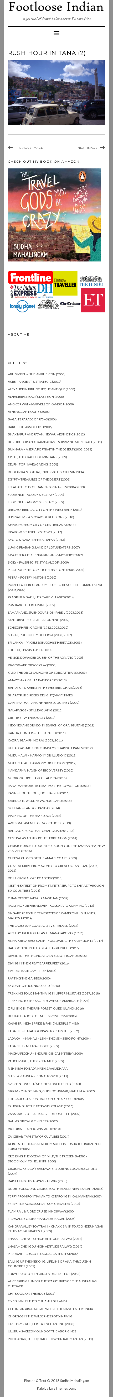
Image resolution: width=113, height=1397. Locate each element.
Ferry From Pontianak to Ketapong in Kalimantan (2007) (55, 1196)
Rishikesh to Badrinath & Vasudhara (38, 1068)
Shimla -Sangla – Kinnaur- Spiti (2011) (38, 1076)
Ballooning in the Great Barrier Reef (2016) (44, 948)
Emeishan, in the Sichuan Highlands (37, 1301)
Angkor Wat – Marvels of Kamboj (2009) (41, 404)
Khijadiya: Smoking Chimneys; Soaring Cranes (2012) (50, 748)
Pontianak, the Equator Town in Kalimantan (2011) (50, 1339)
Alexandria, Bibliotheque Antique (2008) (41, 389)
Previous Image (29, 147)
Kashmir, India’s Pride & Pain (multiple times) (43, 1023)
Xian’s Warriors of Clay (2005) (32, 665)
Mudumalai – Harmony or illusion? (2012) (42, 755)
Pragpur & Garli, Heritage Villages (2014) (41, 597)
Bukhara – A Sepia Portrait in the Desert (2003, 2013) (50, 449)
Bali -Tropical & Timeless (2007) (33, 1121)
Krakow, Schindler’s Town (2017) (35, 532)
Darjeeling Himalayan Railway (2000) (37, 1181)
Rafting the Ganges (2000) (29, 978)
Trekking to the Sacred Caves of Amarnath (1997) (48, 1001)
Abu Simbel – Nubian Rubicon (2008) (36, 374)
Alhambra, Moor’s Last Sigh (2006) (36, 397)
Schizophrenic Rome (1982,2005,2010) (38, 627)
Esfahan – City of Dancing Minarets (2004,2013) (46, 487)
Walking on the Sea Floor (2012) (34, 816)
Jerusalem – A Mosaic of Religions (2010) (41, 517)
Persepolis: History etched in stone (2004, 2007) (46, 570)
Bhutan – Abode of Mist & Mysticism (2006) (42, 1016)
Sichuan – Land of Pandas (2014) (34, 808)
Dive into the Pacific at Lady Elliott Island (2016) (47, 956)
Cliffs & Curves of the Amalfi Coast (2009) (42, 858)
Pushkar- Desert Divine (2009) (31, 605)
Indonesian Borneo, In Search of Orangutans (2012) (51, 725)
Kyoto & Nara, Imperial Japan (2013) (36, 540)
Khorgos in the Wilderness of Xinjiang (40, 1316)
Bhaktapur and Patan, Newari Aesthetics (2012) (46, 434)
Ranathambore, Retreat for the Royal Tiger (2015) (49, 786)
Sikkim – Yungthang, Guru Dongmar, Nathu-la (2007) (51, 1091)
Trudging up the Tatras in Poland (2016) (40, 1106)
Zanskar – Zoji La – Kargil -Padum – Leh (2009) (44, 1114)
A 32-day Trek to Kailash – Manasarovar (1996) (45, 933)
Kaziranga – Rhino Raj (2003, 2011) (35, 740)
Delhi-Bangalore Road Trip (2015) (35, 878)
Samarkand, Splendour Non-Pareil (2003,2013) (45, 612)
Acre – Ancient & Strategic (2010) (34, 382)
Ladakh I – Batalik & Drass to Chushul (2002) (43, 1031)
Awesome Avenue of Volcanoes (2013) (39, 823)
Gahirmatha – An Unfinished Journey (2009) (43, 703)
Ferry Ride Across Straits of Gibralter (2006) (44, 1204)
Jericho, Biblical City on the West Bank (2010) (45, 510)
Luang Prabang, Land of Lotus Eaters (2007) (44, 547)
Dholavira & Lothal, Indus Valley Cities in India (46, 472)
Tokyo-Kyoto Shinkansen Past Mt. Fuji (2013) (44, 1274)
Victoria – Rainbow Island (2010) (34, 1129)
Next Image (87, 147)
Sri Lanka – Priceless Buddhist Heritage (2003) (45, 642)
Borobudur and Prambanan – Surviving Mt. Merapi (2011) (55, 442)
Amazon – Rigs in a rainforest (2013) (37, 680)
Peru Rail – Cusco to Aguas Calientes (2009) (43, 1254)
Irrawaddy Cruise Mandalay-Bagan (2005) (41, 1219)
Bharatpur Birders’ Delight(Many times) (41, 695)
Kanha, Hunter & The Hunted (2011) (37, 733)
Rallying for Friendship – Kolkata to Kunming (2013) (51, 906)
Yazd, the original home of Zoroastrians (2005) (47, 673)
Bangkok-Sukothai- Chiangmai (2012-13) (41, 831)
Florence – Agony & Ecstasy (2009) (36, 495)
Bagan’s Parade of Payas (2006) (33, 419)
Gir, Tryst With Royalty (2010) (31, 718)
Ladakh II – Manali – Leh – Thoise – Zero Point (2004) (49, 1038)
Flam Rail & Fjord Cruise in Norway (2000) (41, 1211)
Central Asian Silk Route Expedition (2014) (42, 838)
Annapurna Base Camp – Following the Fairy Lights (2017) (55, 941)
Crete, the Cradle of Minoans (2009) (37, 457)
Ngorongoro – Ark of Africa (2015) (37, 778)
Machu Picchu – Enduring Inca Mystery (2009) (45, 555)
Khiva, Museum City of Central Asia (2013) (42, 525)
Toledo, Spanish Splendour (30, 650)
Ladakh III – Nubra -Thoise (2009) (33, 1046)
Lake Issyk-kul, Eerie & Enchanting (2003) (41, 1324)
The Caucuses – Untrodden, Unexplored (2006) (46, 1099)
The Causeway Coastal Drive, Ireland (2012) (43, 926)
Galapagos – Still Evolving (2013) (35, 710)
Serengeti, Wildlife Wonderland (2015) (40, 801)
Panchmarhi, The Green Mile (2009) (36, 1061)
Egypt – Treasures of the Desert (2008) (39, 479)
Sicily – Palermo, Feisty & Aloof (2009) (38, 562)
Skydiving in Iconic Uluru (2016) (34, 986)
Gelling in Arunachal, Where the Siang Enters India (50, 1309)
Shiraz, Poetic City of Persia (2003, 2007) (40, 635)
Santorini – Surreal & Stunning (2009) (38, 620)
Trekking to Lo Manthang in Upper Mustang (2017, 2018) (54, 993)
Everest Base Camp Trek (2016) (32, 971)
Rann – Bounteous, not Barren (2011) (39, 793)
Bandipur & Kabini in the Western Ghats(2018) (45, 688)
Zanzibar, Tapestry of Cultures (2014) (38, 1136)
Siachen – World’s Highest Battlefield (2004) (44, 1084)
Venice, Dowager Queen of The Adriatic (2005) (45, 657)
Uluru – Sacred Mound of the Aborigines (42, 1331)
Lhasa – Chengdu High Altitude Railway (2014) (45, 1239)
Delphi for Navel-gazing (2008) (33, 464)
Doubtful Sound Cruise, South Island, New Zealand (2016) (56, 1189)
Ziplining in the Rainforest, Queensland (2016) (46, 1008)
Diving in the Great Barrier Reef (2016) (39, 963)
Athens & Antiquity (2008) (29, 412)
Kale (40, 1388)
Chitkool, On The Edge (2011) (31, 1294)
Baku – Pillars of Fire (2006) (30, 427)
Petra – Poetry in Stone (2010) (32, 577)
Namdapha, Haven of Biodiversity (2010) (40, 770)
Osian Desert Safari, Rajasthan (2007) (38, 898)
